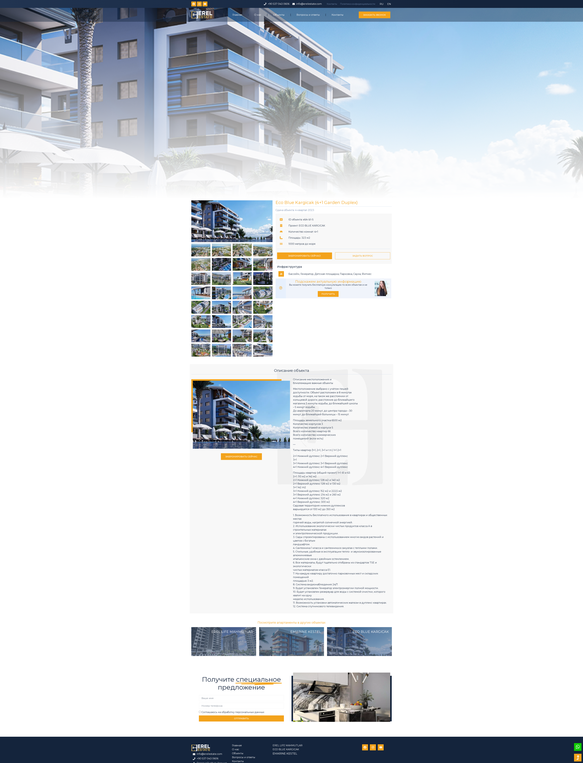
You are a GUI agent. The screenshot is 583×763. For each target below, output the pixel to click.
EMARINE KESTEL (305, 632)
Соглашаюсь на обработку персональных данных (232, 712)
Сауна (357, 274)
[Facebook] (193, 4)
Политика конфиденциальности (357, 4)
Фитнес (367, 274)
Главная (237, 14)
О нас (257, 14)
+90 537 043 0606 (278, 3)
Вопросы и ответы (308, 14)
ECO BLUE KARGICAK (371, 632)
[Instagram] (199, 4)
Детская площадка (327, 274)
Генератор (307, 274)
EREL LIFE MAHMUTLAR (232, 632)
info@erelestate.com (309, 3)
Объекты (279, 14)
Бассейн (293, 274)
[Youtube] (205, 4)
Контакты (332, 4)
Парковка (346, 274)
